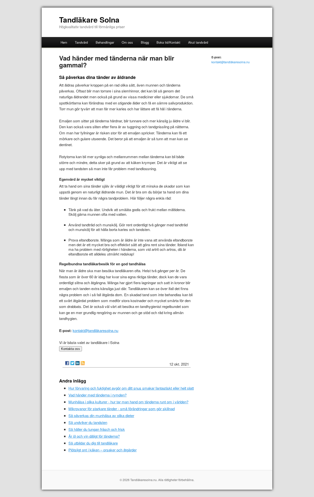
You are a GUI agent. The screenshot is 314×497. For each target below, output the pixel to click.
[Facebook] (67, 363)
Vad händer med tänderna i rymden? (97, 394)
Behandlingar (105, 42)
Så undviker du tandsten (87, 422)
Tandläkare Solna (89, 19)
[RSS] (83, 363)
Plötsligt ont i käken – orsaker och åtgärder (102, 449)
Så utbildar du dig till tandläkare (93, 443)
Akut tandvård (198, 42)
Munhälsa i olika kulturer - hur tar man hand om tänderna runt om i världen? (128, 401)
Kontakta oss (70, 349)
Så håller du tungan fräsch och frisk (96, 429)
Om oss (127, 42)
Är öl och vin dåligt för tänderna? (94, 436)
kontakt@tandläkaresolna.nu (95, 330)
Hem (64, 42)
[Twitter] (72, 363)
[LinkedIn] (77, 363)
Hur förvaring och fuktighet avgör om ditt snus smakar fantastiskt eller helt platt (131, 388)
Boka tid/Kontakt (168, 42)
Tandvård (81, 42)
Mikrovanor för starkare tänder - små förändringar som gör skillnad (121, 408)
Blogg (145, 42)
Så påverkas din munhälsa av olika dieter (101, 415)
